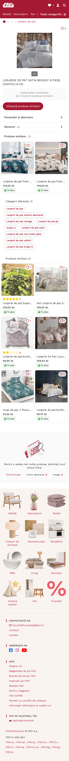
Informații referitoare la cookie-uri (30, 705)
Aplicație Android (23, 720)
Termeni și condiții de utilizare (27, 700)
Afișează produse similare (23, 106)
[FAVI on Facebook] (11, 650)
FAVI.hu (43, 742)
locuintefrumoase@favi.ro (28, 625)
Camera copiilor (12, 603)
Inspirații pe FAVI (19, 680)
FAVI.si (9, 752)
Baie (12, 572)
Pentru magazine (19, 690)
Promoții (56, 601)
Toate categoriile (51, 14)
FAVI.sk (21, 742)
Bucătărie (56, 541)
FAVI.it (10, 747)
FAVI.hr (53, 742)
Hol (34, 601)
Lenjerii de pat (27, 21)
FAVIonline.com (15, 731)
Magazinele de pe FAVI (22, 671)
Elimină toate (13, 474)
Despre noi (15, 666)
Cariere (13, 635)
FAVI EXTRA (16, 695)
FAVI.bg (46, 747)
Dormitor (56, 573)
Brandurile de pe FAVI (22, 676)
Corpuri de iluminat (12, 543)
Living (34, 573)
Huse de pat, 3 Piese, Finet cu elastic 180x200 (31, 410)
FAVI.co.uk (33, 747)
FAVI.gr (56, 747)
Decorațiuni (21, 14)
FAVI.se (20, 747)
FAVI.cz (10, 742)
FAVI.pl (31, 742)
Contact (14, 630)
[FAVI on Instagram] (17, 650)
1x (20, 352)
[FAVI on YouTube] (24, 650)
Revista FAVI (16, 685)
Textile (34, 14)
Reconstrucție (36, 541)
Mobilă (7, 14)
